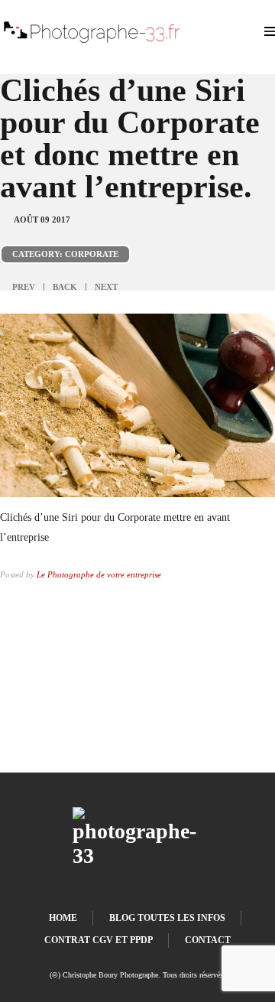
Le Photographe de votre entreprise (99, 575)
